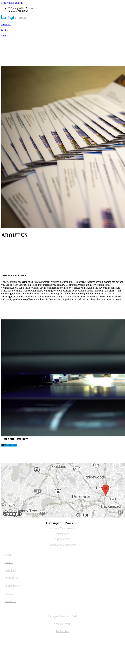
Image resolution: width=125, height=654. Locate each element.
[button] (9, 445)
